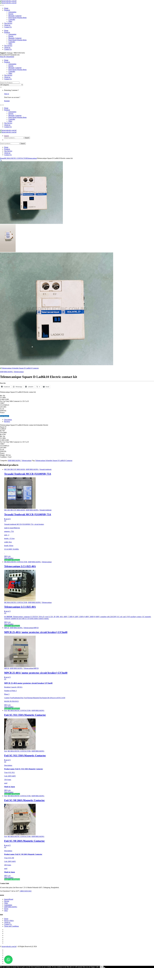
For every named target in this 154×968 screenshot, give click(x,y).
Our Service (8, 23)
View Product (8, 558)
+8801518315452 (25, 891)
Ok (102, 967)
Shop (6, 910)
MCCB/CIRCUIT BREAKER (14, 469)
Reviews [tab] (7, 421)
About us (7, 25)
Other (10, 21)
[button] (1, 160)
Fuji (5, 710)
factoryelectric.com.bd (9, 946)
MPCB (6, 628)
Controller (11, 19)
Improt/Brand (8, 899)
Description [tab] (8, 419)
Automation (12, 12)
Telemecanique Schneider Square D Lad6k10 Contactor (53, 460)
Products (7, 10)
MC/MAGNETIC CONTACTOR (15, 158)
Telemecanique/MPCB (31, 628)
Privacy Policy (9, 920)
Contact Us (8, 27)
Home (6, 8)
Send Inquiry (4, 416)
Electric (10, 14)
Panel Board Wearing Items (17, 17)
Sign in (6, 94)
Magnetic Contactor (14, 16)
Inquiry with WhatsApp (12, 560)
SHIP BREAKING (6, 372)
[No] (104, 967)
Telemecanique (32, 158)
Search (6, 136)
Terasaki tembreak (45, 469)
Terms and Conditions (11, 926)
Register (7, 101)
